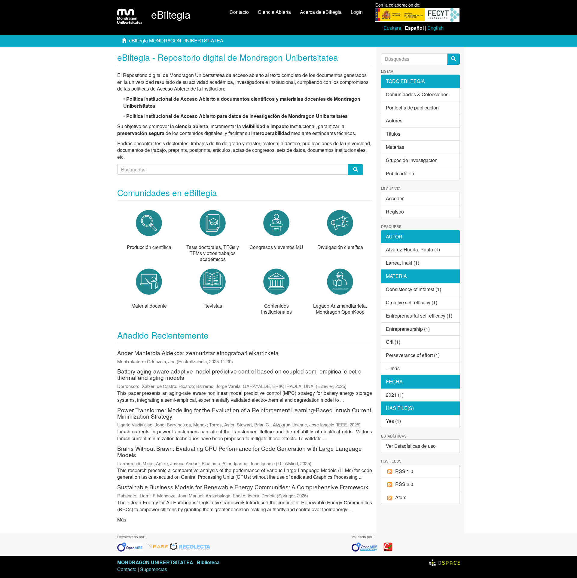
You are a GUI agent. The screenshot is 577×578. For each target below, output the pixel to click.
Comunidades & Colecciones (417, 94)
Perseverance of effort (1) (413, 355)
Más (121, 519)
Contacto (239, 11)
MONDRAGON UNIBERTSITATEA (155, 562)
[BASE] (157, 546)
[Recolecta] (190, 546)
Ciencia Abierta (274, 11)
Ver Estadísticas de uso (411, 445)
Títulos (393, 133)
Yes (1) (393, 420)
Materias (395, 146)
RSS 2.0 (404, 484)
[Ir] (453, 59)
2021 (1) (395, 394)
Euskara (392, 27)
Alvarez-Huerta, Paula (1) (413, 249)
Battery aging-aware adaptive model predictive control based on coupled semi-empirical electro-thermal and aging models (240, 374)
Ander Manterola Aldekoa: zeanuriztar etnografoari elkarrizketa (198, 353)
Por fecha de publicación (412, 107)
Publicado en (400, 173)
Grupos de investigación (412, 160)
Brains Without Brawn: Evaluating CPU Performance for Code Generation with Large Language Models (239, 451)
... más (393, 368)
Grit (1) (393, 341)
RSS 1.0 (404, 471)
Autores (394, 120)
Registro (395, 211)
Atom (400, 497)
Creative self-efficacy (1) (411, 302)
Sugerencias (153, 569)
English (435, 27)
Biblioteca (208, 562)
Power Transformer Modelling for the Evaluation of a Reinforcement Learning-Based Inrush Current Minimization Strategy (244, 413)
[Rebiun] (387, 546)
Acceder (395, 198)
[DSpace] (444, 562)
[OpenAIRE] (131, 546)
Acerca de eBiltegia (321, 11)
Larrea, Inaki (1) (402, 262)
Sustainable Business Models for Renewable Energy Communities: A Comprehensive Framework (242, 487)
